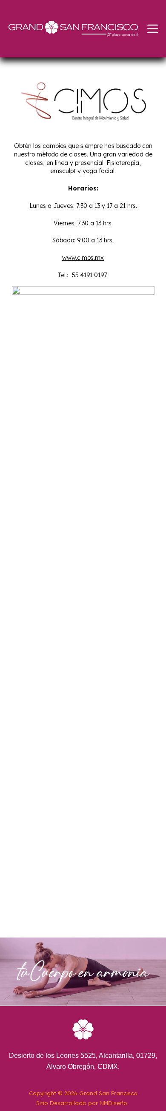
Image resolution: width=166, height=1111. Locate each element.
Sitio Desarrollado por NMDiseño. (82, 1103)
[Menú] (152, 28)
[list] (83, 605)
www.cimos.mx (83, 257)
